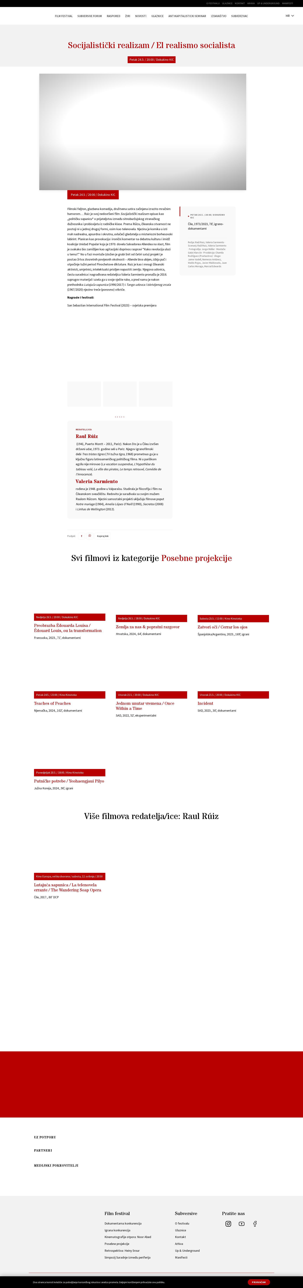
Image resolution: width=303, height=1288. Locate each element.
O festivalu (213, 3)
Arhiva (251, 3)
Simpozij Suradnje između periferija (127, 1257)
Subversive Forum (90, 16)
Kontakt (240, 3)
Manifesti (287, 3)
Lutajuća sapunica (67, 887)
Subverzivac (239, 16)
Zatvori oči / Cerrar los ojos (222, 627)
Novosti (140, 16)
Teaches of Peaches (52, 704)
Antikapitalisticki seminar (187, 16)
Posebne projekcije (196, 558)
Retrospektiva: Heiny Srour (122, 1251)
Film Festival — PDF (57, 1131)
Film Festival (64, 16)
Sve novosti (149, 1064)
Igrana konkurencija (117, 1230)
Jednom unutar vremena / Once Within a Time (145, 706)
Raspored (113, 16)
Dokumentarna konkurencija (123, 1223)
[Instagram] (228, 1225)
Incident (205, 704)
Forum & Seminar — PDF (106, 1131)
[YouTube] (241, 1225)
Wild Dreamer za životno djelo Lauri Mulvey (74, 1042)
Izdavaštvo (218, 16)
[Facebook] (255, 1225)
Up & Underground (268, 3)
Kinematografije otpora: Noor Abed (128, 1237)
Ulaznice (227, 3)
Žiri (127, 16)
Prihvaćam (259, 1282)
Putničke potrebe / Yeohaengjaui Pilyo (69, 781)
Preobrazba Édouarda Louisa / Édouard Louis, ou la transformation (68, 628)
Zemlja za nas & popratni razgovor (148, 627)
